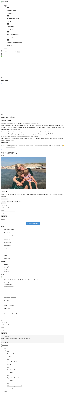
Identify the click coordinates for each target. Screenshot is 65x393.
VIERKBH (28, 338)
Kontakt (5, 48)
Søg (18, 51)
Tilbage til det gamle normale (14, 42)
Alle (8, 7)
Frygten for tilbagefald (13, 34)
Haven (6, 267)
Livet (6, 269)
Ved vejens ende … (8, 242)
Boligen (6, 266)
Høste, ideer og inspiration (10, 297)
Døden (5, 255)
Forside (5, 5)
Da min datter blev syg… (9, 229)
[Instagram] (1, 54)
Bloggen (6, 6)
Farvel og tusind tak (8, 248)
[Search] (1, 50)
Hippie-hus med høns (8, 117)
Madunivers (7, 271)
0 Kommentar (12, 152)
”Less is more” (11, 26)
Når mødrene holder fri (13, 18)
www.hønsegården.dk (10, 147)
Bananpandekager (11, 10)
